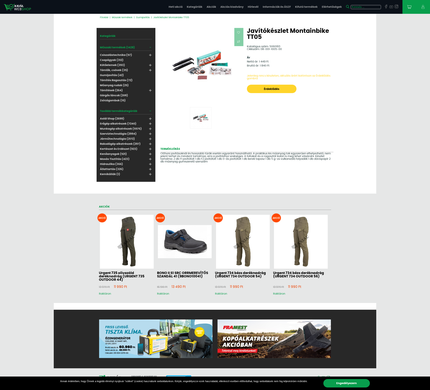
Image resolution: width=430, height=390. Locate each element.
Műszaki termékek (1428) (117, 47)
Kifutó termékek (306, 7)
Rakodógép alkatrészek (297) (120, 144)
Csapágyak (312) (111, 60)
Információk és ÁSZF (277, 7)
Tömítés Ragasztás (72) (116, 80)
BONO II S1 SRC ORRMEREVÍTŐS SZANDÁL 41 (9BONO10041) (182, 274)
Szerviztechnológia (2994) (118, 133)
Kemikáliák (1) (110, 174)
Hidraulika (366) (111, 164)
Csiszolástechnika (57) (116, 55)
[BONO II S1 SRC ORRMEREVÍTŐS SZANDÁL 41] (185, 242)
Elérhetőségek (332, 7)
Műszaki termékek (122, 17)
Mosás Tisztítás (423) (115, 159)
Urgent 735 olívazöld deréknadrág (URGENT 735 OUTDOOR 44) (121, 276)
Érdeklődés (271, 89)
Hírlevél (253, 7)
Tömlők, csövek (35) (114, 70)
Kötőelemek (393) (112, 65)
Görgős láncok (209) (114, 95)
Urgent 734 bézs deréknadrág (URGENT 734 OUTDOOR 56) (298, 274)
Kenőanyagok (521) (113, 154)
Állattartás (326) (111, 169)
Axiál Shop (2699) (112, 118)
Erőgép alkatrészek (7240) (118, 123)
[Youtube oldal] (391, 7)
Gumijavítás (143, 17)
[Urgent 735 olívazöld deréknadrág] (127, 242)
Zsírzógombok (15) (113, 100)
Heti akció (176, 7)
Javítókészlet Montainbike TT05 (171, 17)
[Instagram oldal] (396, 7)
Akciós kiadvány (232, 7)
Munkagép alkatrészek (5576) (121, 128)
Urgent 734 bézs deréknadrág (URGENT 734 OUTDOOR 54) (240, 274)
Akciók (211, 7)
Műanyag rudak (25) (114, 85)
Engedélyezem (346, 383)
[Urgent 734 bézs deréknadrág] (243, 242)
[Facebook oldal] (386, 7)
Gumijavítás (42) (112, 75)
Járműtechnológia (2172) (117, 139)
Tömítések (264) (111, 90)
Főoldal (104, 17)
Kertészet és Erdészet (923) (118, 149)
